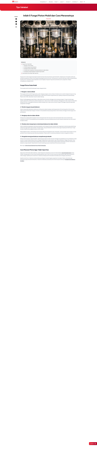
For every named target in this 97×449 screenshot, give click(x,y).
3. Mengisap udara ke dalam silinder (29, 68)
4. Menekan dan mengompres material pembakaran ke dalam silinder (35, 70)
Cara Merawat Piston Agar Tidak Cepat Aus (30, 73)
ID (82, 1)
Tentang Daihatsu (43, 1)
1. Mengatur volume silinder (28, 65)
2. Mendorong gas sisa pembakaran (29, 67)
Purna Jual (67, 1)
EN (80, 1)
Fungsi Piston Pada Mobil (27, 64)
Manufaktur (51, 1)
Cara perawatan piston (66, 152)
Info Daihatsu (74, 1)
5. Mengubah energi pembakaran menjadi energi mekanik (33, 71)
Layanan (61, 1)
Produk (56, 1)
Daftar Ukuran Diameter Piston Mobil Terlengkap (35, 145)
